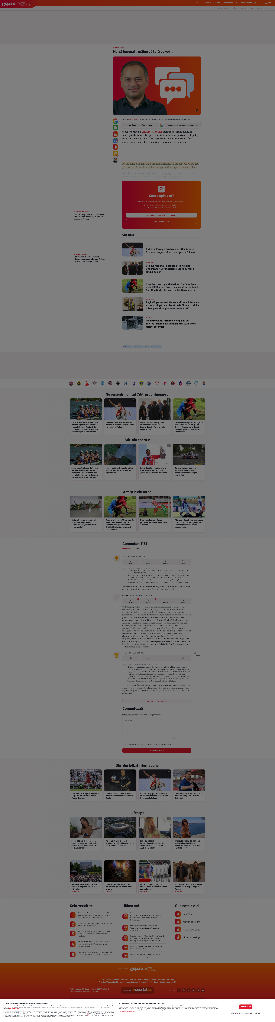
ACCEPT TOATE (245, 1007)
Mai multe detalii (14, 1008)
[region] (137, 1010)
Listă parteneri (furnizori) (126, 1011)
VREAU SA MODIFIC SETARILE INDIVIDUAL (245, 1013)
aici (88, 1013)
